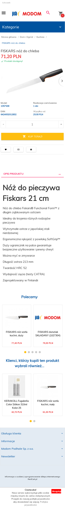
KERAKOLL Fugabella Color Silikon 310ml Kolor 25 (17, 401)
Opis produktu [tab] (13, 173)
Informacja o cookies (14, 476)
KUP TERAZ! (35, 136)
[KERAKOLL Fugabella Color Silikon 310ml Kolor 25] (16, 386)
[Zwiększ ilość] (60, 124)
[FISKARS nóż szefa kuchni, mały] (48, 386)
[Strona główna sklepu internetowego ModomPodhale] (27, 13)
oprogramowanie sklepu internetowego (42, 476)
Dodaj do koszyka (17, 342)
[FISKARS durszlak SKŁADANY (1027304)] (48, 317)
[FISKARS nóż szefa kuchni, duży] (16, 318)
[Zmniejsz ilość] (3, 124)
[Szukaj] (48, 13)
